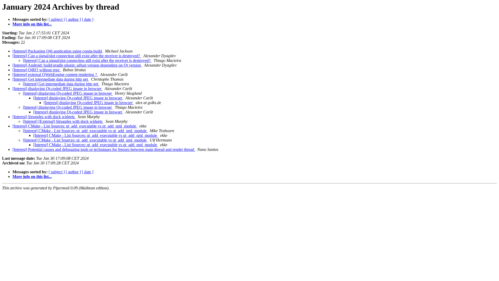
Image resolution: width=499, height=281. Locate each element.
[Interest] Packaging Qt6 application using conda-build (57, 51)
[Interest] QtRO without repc (36, 70)
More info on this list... (32, 24)
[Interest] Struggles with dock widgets (44, 116)
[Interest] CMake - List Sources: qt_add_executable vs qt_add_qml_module (74, 126)
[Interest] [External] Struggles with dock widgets (63, 121)
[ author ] (73, 19)
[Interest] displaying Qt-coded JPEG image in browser (57, 88)
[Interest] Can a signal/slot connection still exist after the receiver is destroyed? (76, 56)
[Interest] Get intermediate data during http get (50, 79)
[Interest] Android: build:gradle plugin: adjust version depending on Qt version (77, 65)
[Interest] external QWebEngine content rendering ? (55, 74)
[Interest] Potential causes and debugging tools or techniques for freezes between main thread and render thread (103, 149)
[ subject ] (57, 19)
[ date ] (87, 19)
